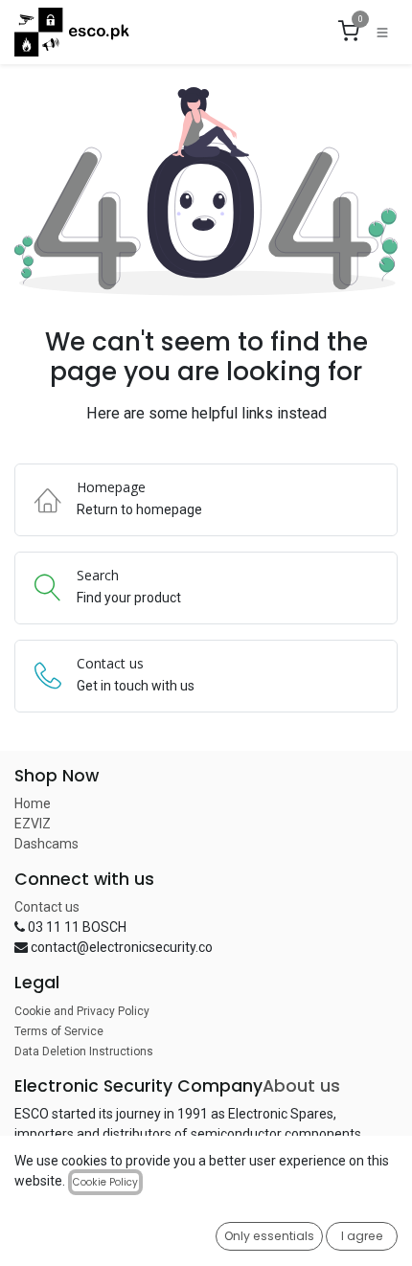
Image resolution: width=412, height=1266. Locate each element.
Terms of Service (58, 1031)
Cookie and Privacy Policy (81, 1011)
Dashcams (46, 843)
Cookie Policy (105, 1182)
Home (32, 803)
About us (301, 1085)
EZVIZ (32, 823)
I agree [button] (362, 1236)
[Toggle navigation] (382, 32)
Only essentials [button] (269, 1236)
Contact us (47, 907)
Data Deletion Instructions (83, 1051)
